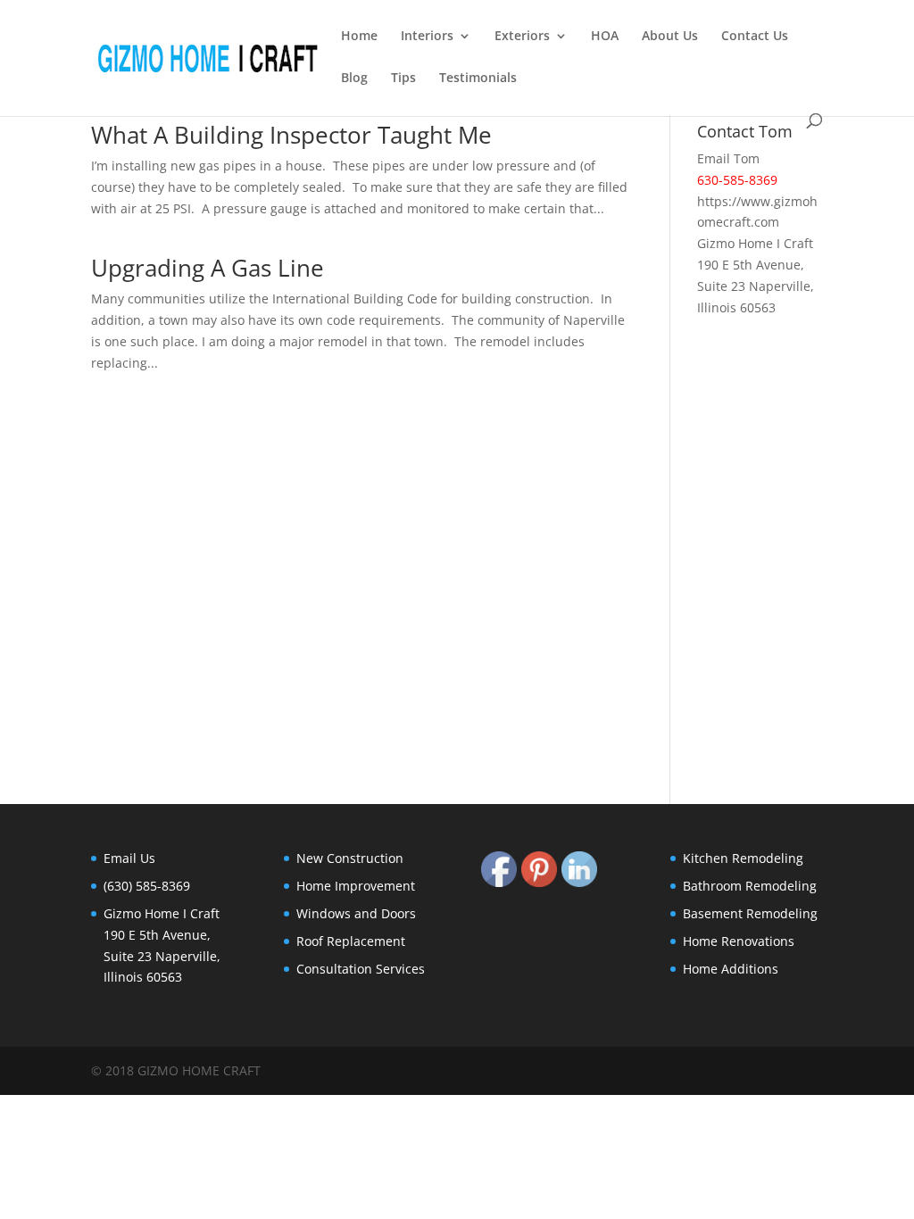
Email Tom (728, 158)
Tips (403, 78)
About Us (670, 36)
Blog (354, 78)
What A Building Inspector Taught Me (291, 135)
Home (359, 36)
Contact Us (754, 36)
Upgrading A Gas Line (207, 268)
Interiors (427, 36)
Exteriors (522, 36)
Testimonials (478, 78)
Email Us (129, 858)
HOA (605, 36)
